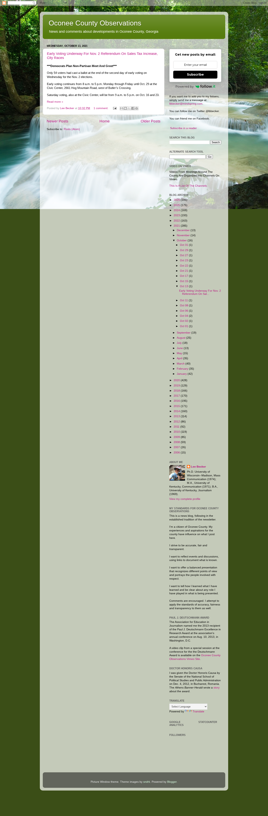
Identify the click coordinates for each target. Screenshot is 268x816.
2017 (177, 395)
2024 (177, 210)
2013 (177, 416)
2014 (177, 411)
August (181, 337)
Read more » (55, 101)
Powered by (184, 86)
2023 (177, 215)
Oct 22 (184, 265)
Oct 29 (184, 250)
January (182, 373)
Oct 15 (184, 281)
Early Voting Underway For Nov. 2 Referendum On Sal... (200, 292)
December (184, 230)
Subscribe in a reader (183, 128)
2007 (177, 447)
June (180, 348)
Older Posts (150, 121)
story (216, 687)
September (184, 332)
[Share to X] (129, 108)
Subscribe (195, 74)
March (181, 363)
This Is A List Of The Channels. (188, 185)
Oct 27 (184, 255)
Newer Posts (57, 121)
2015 (177, 406)
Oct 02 (184, 320)
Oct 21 (184, 270)
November (184, 235)
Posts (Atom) (72, 129)
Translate (198, 711)
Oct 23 (184, 260)
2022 (177, 220)
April (180, 358)
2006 (177, 452)
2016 (177, 400)
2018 (177, 390)
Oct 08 (184, 305)
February (183, 368)
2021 (177, 225)
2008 (177, 442)
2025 (177, 205)
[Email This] (122, 108)
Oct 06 (184, 310)
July (179, 342)
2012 (177, 421)
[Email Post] (114, 108)
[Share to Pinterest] (137, 108)
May (180, 353)
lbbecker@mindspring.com (185, 103)
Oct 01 (184, 326)
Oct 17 (184, 275)
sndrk (146, 781)
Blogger (172, 781)
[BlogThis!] (125, 108)
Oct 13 (184, 286)
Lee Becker (198, 466)
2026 (177, 199)
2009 (177, 437)
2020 (177, 380)
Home (104, 121)
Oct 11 (184, 300)
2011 (177, 426)
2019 (177, 385)
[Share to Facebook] (133, 108)
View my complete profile (184, 499)
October (182, 240)
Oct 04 (184, 315)
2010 (177, 431)
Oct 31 (184, 244)
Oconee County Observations (95, 23)
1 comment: (101, 108)
